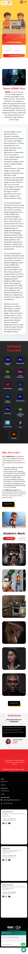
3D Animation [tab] (9, 538)
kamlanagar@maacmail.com (11, 800)
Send (23, 944)
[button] (9, 747)
